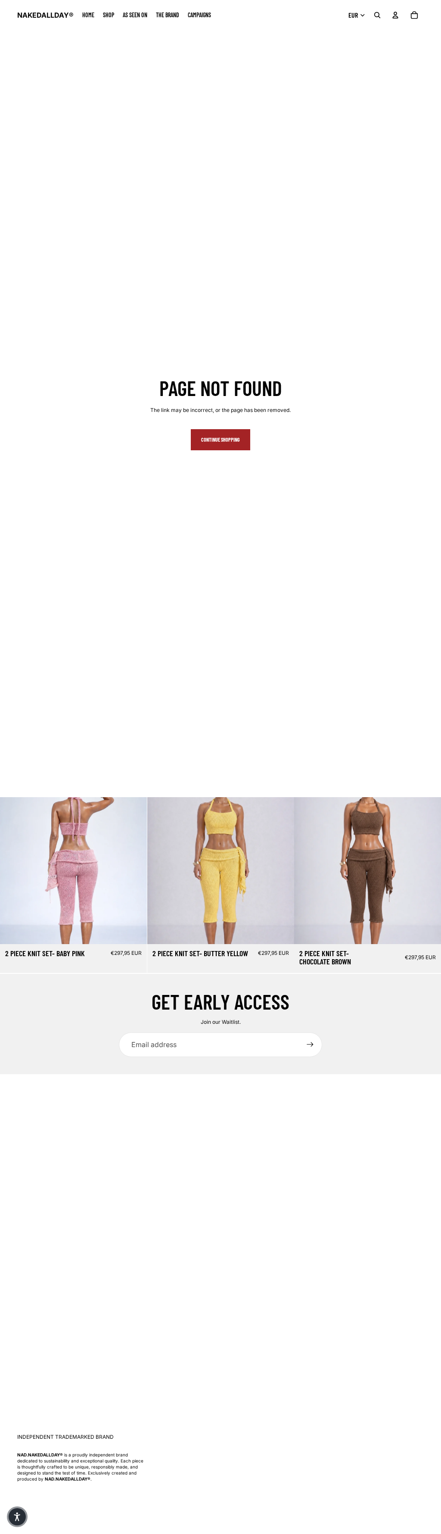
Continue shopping (220, 440)
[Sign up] (310, 1044)
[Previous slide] (13, 870)
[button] (17, 1516)
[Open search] (377, 15)
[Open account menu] (395, 15)
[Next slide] (134, 870)
